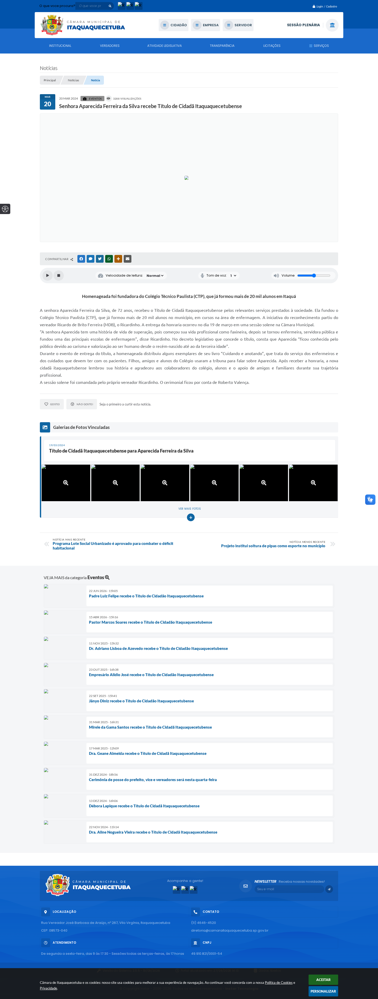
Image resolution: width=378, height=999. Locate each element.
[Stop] (58, 275)
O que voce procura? (57, 5)
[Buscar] (110, 6)
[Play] (47, 275)
